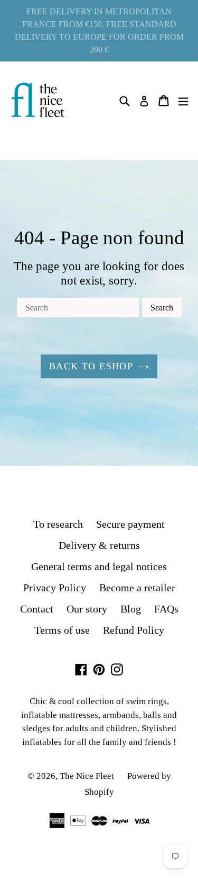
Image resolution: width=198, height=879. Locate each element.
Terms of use (62, 630)
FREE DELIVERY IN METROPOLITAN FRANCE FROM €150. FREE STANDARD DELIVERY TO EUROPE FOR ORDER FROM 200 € (99, 30)
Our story (87, 609)
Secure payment (130, 524)
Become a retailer (137, 587)
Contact (36, 609)
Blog (130, 609)
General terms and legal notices (99, 566)
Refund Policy (133, 630)
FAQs (166, 609)
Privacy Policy (54, 587)
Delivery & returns (99, 545)
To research (58, 524)
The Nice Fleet (87, 776)
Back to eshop (91, 366)
